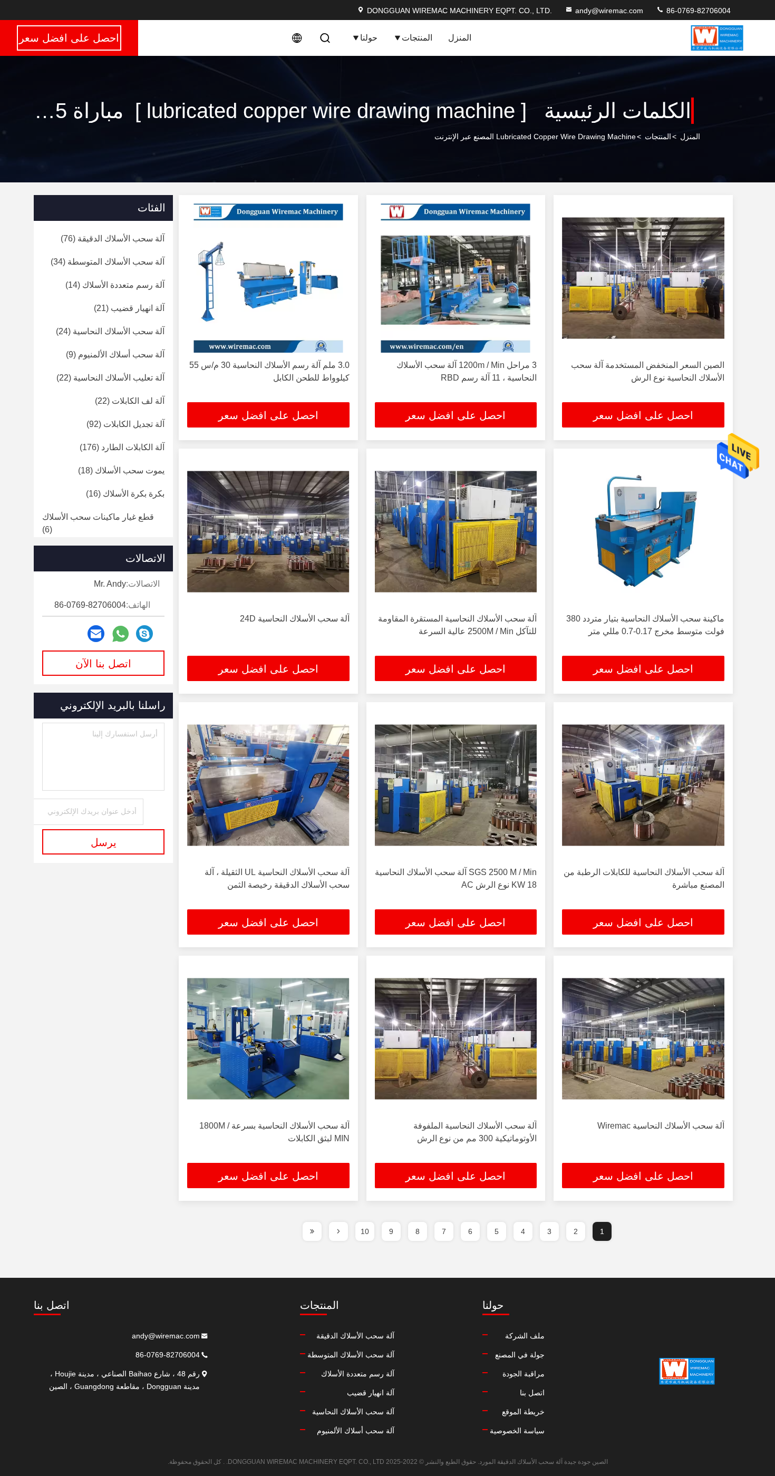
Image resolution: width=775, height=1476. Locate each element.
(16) (125, 493)
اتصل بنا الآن (103, 663)
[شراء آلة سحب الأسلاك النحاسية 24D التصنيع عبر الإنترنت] (268, 531)
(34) (107, 261)
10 (365, 1231)
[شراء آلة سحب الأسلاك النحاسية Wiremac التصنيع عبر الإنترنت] (643, 1038)
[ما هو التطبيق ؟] (120, 634)
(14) (114, 284)
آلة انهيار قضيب (370, 1392)
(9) (115, 354)
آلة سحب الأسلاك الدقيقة (355, 1336)
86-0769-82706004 (697, 10)
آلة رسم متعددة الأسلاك (357, 1374)
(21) (129, 308)
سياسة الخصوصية (517, 1430)
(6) (98, 523)
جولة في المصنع (520, 1355)
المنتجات (417, 37)
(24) (110, 331)
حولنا (368, 37)
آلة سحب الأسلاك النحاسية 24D (295, 618)
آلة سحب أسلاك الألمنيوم (355, 1430)
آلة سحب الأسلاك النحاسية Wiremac (660, 1125)
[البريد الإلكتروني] (96, 633)
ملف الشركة (525, 1336)
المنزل (459, 37)
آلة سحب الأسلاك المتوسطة (350, 1355)
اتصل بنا (532, 1392)
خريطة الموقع (523, 1411)
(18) (121, 470)
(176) (122, 447)
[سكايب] (144, 633)
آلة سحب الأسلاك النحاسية (353, 1411)
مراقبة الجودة (523, 1374)
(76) (112, 238)
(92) (125, 424)
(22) (110, 377)
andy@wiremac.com (609, 10)
